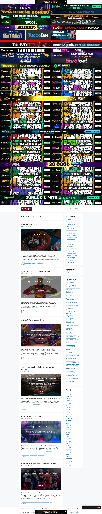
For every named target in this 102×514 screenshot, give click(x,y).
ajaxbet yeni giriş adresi (70, 359)
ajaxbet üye (77, 364)
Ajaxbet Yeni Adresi (71, 358)
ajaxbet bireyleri (78, 288)
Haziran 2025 (69, 400)
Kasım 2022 (68, 452)
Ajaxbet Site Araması (70, 257)
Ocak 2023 (68, 449)
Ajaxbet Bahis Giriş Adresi (32, 320)
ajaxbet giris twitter (70, 309)
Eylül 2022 (68, 456)
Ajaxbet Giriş (77, 208)
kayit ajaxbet (69, 378)
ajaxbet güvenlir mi (69, 321)
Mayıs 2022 (68, 463)
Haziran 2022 (69, 461)
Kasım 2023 (68, 430)
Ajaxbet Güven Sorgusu (71, 253)
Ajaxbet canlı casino (70, 298)
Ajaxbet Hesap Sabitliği (71, 240)
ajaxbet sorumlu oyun (33, 455)
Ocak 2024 (68, 427)
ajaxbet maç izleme (70, 329)
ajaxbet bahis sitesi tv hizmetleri (70, 288)
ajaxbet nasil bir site (69, 332)
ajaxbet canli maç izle (70, 291)
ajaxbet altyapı (68, 285)
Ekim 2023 (68, 432)
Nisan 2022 (68, 465)
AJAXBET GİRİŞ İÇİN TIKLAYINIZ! (51, 41)
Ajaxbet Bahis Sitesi (70, 286)
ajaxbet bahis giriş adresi (26, 358)
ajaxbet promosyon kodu (72, 339)
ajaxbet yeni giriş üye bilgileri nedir (70, 361)
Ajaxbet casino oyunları (71, 302)
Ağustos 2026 (69, 392)
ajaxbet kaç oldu (75, 325)
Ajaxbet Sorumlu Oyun (31, 416)
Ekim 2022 (68, 454)
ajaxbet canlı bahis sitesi (70, 295)
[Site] (25, 71)
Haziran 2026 (69, 396)
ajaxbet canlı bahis (70, 292)
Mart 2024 (68, 423)
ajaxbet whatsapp (70, 354)
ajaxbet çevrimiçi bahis (26, 502)
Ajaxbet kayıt (69, 325)
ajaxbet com (74, 305)
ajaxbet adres (71, 282)
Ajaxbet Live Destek (70, 222)
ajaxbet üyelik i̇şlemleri (69, 365)
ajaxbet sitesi (68, 342)
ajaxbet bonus (69, 289)
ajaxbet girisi (69, 308)
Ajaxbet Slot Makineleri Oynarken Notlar (38, 463)
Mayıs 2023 (68, 441)
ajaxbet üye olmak (76, 365)
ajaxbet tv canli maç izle (72, 348)
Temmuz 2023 (69, 438)
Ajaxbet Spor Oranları (70, 244)
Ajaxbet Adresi (69, 219)
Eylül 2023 (68, 434)
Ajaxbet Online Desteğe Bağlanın (35, 271)
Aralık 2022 (68, 450)
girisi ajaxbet (75, 375)
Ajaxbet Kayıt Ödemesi (71, 235)
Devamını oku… (55, 259)
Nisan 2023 (68, 443)
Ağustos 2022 (69, 458)
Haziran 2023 (69, 440)
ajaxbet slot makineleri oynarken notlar (38, 502)
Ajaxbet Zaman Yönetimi (71, 242)
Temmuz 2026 (69, 394)
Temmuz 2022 (69, 459)
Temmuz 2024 (69, 416)
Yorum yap (24, 264)
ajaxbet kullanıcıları (32, 263)
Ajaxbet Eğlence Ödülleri (71, 259)
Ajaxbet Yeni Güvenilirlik (71, 250)
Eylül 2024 (68, 412)
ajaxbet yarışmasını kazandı (69, 355)
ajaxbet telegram (69, 346)
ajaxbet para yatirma (35, 358)
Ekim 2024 (68, 411)
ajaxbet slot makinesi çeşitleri (76, 342)
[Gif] (51, 98)
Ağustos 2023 (69, 436)
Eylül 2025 (68, 398)
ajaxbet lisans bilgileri (69, 326)
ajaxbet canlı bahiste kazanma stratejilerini (71, 296)
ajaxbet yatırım (76, 355)
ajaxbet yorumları (68, 362)
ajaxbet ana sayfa (25, 263)
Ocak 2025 (68, 405)
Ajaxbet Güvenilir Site (70, 260)
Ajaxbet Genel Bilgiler (70, 233)
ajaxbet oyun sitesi (25, 455)
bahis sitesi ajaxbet (69, 372)
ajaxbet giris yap (70, 311)
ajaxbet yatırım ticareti (38, 311)
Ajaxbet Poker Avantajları (71, 237)
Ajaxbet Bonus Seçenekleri (71, 246)
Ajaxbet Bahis (74, 285)
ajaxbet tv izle (69, 349)
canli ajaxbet (75, 372)
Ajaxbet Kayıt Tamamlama (71, 248)
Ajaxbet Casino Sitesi (70, 303)
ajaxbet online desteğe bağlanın (28, 311)
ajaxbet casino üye (68, 305)
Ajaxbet (71, 208)
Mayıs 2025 (68, 402)
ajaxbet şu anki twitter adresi (70, 371)
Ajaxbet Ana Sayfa (29, 224)
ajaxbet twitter (75, 349)
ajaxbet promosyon (71, 338)
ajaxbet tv (74, 346)
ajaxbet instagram (70, 322)
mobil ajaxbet (75, 378)
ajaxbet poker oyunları (76, 336)
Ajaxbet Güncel (70, 317)
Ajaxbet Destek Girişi (70, 251)
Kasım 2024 (68, 409)
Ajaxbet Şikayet (70, 368)
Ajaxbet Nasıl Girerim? (69, 333)
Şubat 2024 (68, 425)
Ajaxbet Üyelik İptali (70, 228)
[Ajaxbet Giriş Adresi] (26, 208)
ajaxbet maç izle (69, 328)
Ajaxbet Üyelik (75, 362)
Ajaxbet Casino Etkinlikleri (71, 230)
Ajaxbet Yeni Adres (69, 356)
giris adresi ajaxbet (69, 375)
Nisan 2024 (68, 421)
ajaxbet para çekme (69, 336)
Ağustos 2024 (69, 414)
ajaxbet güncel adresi (71, 319)
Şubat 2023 (68, 447)
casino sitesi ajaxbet (70, 374)
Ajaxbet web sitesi (70, 352)
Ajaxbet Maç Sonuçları (70, 224)
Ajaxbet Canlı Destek (70, 299)
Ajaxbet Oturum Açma (70, 239)
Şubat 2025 (68, 403)
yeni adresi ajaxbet (39, 263)
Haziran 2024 (69, 418)
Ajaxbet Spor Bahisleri (70, 345)
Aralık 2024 (68, 407)
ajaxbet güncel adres (69, 318)
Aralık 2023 (68, 429)
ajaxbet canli (76, 289)
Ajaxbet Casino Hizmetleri (71, 255)
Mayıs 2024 (68, 420)
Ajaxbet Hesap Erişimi (70, 231)
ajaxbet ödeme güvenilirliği (70, 364)
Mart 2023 (68, 445)
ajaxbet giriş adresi (69, 315)
